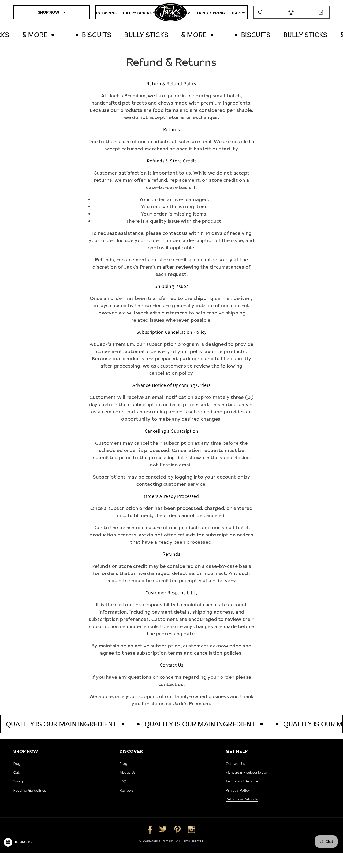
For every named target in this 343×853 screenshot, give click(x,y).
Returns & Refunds (242, 799)
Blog (123, 763)
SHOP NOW (49, 12)
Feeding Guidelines (29, 790)
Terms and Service (242, 781)
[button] (261, 12)
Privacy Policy (238, 790)
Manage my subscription (247, 772)
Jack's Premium (162, 841)
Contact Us (235, 763)
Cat (16, 772)
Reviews (126, 790)
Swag (18, 781)
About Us (128, 772)
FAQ (123, 781)
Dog (17, 763)
